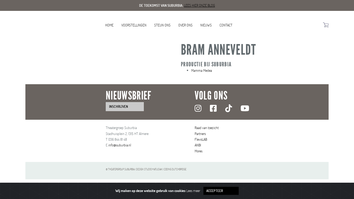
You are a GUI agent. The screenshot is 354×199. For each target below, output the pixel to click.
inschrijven (118, 106)
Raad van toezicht (207, 127)
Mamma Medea (201, 70)
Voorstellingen (133, 25)
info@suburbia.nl (119, 145)
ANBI (198, 145)
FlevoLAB (201, 139)
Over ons (185, 25)
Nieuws (206, 25)
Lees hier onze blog (199, 5)
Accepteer (214, 190)
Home (109, 25)
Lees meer (193, 190)
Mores (198, 150)
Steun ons (162, 25)
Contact (226, 25)
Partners (200, 133)
